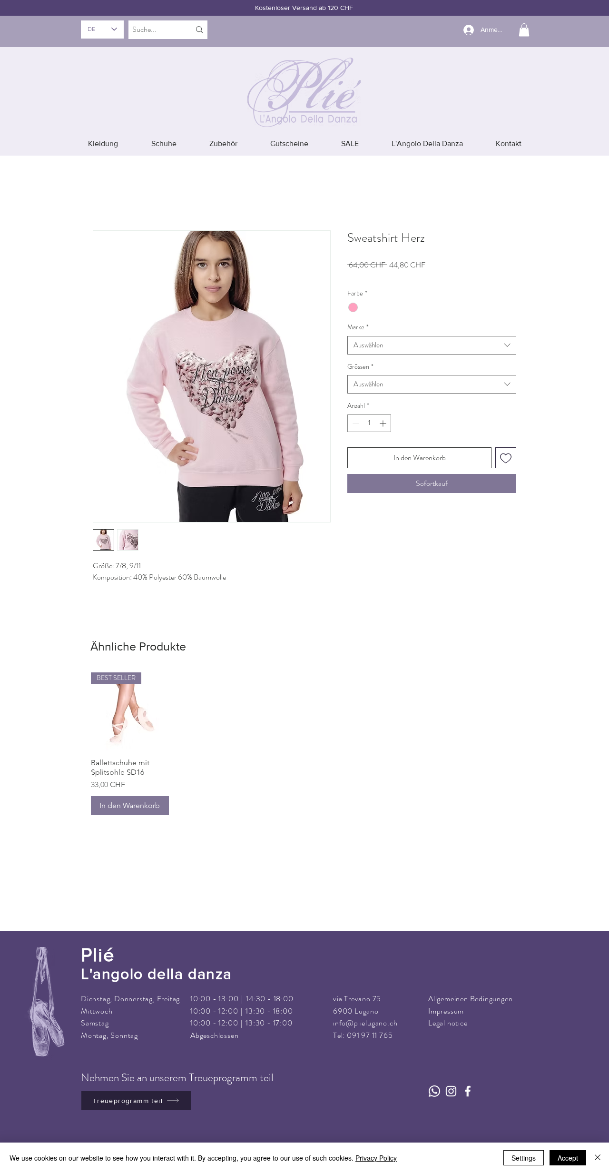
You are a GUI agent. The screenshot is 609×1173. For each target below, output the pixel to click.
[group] (304, 730)
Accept (568, 1158)
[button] (524, 29)
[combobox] (431, 331)
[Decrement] (355, 409)
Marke (358, 313)
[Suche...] (199, 29)
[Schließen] (597, 1157)
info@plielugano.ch (365, 1009)
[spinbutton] (369, 409)
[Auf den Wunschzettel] (505, 444)
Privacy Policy (376, 1158)
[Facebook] (468, 1077)
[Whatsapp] (434, 1077)
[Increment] (384, 409)
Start (100, 189)
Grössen (360, 352)
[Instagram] (451, 1077)
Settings (523, 1158)
